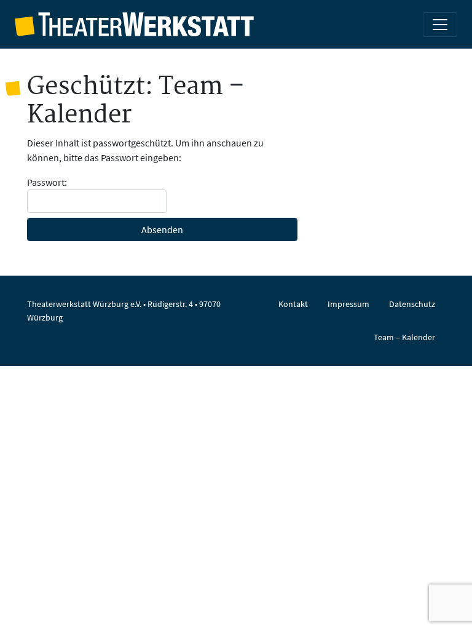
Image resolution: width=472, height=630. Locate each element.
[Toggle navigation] (440, 24)
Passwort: (47, 182)
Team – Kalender (404, 337)
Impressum (348, 303)
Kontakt (293, 303)
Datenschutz (412, 303)
